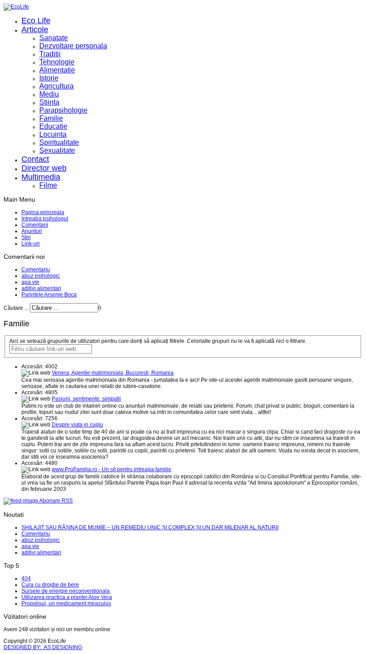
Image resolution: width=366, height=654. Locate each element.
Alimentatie (57, 70)
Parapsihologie (63, 110)
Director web (44, 168)
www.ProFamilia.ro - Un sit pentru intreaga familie (111, 469)
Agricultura (56, 86)
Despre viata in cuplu (77, 425)
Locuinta (53, 134)
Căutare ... (16, 308)
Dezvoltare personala (73, 46)
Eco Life (35, 20)
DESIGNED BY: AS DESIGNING (43, 647)
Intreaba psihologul (44, 218)
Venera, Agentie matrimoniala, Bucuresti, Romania (113, 373)
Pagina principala (42, 212)
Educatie (53, 126)
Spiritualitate (59, 142)
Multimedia (40, 177)
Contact (35, 159)
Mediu (49, 94)
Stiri (26, 237)
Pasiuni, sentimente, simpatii (86, 399)
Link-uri (30, 244)
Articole (34, 29)
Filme (48, 185)
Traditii (50, 54)
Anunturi (31, 231)
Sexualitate (57, 150)
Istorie (48, 78)
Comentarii (34, 225)
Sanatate (53, 38)
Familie (51, 118)
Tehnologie (57, 62)
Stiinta (49, 102)
